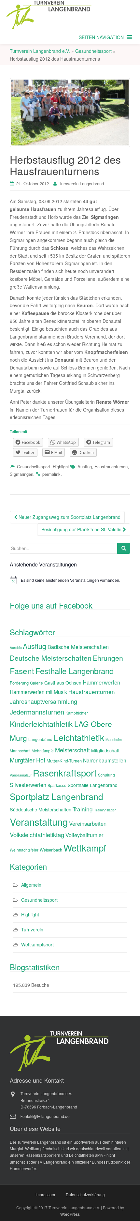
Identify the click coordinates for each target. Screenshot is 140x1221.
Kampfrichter (76, 713)
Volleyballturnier (84, 835)
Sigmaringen (21, 474)
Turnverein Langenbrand (81, 183)
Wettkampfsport (37, 944)
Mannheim (113, 739)
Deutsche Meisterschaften (50, 658)
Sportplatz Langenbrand (56, 796)
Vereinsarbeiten (87, 823)
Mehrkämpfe (43, 750)
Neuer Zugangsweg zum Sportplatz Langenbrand (68, 517)
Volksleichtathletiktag (37, 834)
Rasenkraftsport (65, 772)
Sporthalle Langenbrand (93, 785)
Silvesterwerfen (28, 785)
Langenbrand (40, 739)
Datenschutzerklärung (85, 1194)
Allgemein (31, 885)
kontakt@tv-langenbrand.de (45, 1116)
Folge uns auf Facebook (51, 605)
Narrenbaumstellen (104, 760)
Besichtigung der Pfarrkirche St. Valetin (82, 529)
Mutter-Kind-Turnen (64, 761)
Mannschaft (20, 750)
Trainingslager (105, 809)
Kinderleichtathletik (41, 723)
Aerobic (15, 647)
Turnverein (32, 929)
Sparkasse (57, 785)
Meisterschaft (72, 750)
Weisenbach (51, 850)
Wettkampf (84, 847)
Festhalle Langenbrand (74, 670)
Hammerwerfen (101, 682)
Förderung (19, 683)
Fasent (22, 670)
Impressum (45, 1194)
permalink (51, 474)
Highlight (61, 466)
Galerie (36, 683)
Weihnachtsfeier (24, 849)
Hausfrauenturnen (111, 466)
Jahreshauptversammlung (43, 701)
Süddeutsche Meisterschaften (40, 809)
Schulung (106, 774)
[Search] (123, 548)
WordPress (70, 1214)
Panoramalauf (21, 775)
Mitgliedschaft (105, 750)
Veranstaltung (39, 821)
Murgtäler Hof (27, 760)
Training (83, 809)
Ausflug (84, 466)
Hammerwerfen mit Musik (38, 691)
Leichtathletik (79, 737)
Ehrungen (108, 658)
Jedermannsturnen (37, 711)
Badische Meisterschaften (78, 647)
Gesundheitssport (33, 466)
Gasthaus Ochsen (62, 682)
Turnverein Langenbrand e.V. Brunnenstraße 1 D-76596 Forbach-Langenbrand (49, 1100)
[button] (101, 37)
